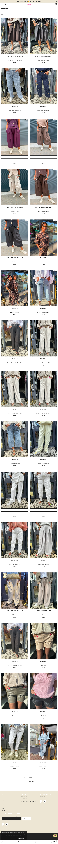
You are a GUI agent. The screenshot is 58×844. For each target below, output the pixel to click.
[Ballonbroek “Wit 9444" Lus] (14, 540)
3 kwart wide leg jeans (15, 463)
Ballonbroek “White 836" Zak (43, 514)
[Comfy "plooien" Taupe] (43, 590)
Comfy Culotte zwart (15, 261)
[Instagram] (44, 801)
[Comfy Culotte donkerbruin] (43, 187)
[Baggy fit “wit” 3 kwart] (14, 742)
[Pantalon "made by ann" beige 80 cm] (43, 389)
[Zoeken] (6, 4)
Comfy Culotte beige (15, 211)
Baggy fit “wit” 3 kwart (14, 766)
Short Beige (43, 665)
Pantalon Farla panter (14, 312)
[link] (18, 842)
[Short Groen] (14, 691)
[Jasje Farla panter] (43, 237)
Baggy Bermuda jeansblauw (43, 312)
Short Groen (14, 715)
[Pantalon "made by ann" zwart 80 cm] (14, 641)
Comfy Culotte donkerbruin (43, 211)
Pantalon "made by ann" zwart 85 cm (14, 362)
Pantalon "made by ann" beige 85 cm (43, 362)
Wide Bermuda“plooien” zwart (43, 60)
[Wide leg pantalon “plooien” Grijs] (43, 540)
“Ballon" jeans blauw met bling (14, 110)
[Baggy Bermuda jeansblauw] (43, 288)
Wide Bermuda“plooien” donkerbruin (14, 60)
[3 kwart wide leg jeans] (14, 439)
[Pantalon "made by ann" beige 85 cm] (43, 338)
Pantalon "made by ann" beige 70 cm (14, 413)
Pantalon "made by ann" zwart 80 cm (14, 665)
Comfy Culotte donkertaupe (43, 161)
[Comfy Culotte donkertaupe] (43, 137)
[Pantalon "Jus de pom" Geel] (43, 439)
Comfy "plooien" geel (15, 614)
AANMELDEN (26, 818)
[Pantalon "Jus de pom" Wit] (14, 490)
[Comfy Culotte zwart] (14, 237)
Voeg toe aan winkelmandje (15, 56)
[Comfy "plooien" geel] (14, 590)
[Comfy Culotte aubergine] (14, 137)
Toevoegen (15, 106)
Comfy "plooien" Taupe (43, 614)
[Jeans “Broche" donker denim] (43, 86)
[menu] (2, 4)
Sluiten (56, 1)
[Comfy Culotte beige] (14, 187)
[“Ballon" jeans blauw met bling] (14, 86)
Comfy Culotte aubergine (15, 161)
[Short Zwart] (43, 691)
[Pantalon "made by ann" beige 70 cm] (14, 389)
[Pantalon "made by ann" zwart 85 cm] (14, 338)
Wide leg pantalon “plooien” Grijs (43, 564)
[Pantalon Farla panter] (14, 288)
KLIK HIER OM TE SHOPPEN (35, 1)
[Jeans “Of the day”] (43, 742)
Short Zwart (43, 715)
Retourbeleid (42, 796)
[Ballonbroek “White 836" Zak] (43, 490)
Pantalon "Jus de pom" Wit (14, 514)
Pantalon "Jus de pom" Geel (43, 463)
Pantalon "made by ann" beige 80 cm (43, 413)
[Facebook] (41, 801)
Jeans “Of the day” (43, 766)
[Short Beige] (43, 641)
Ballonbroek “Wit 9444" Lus (14, 564)
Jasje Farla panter (43, 261)
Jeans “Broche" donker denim (43, 110)
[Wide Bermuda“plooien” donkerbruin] (14, 36)
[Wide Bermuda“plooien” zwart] (43, 36)
